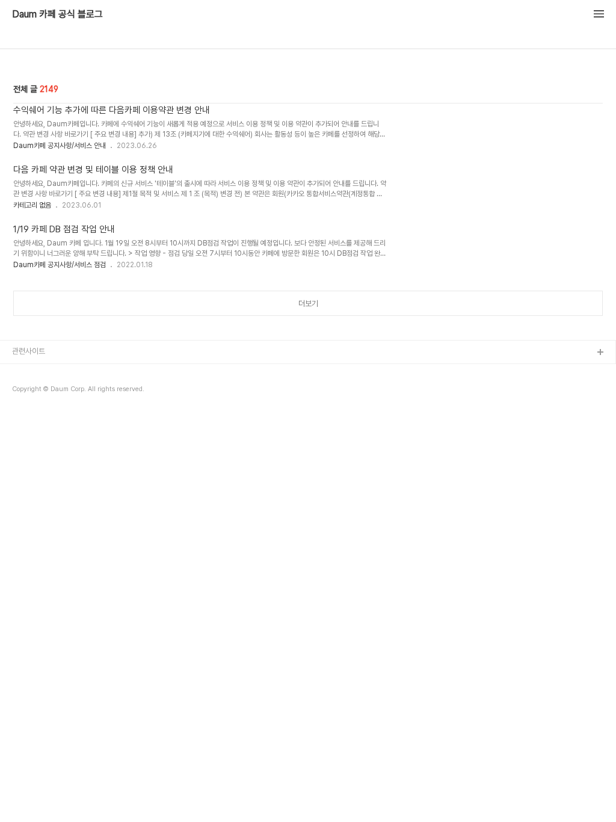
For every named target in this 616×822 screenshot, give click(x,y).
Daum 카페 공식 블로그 (57, 14)
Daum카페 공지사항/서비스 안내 (59, 145)
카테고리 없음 (32, 205)
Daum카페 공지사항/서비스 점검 (59, 265)
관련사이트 (28, 351)
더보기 (308, 303)
